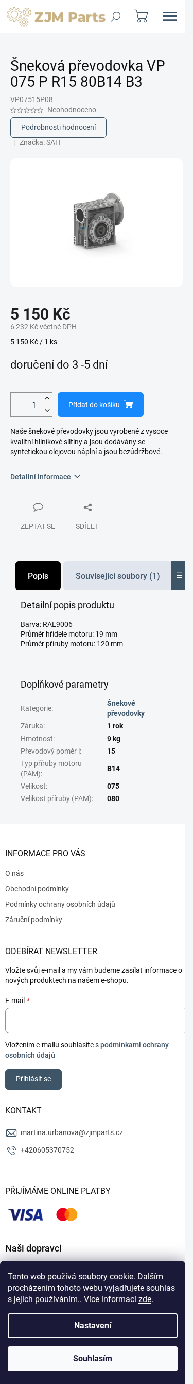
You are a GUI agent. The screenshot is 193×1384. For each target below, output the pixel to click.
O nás (14, 873)
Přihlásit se (33, 1079)
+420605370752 (47, 1150)
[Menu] (170, 16)
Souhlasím (92, 1358)
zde (144, 1299)
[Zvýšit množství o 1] (47, 399)
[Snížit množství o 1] (47, 410)
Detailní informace (40, 477)
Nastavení (92, 1325)
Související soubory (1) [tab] (118, 576)
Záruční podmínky (33, 919)
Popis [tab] (38, 576)
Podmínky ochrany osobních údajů (60, 904)
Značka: (40, 142)
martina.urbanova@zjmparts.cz (72, 1132)
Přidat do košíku (94, 405)
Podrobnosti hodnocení (58, 127)
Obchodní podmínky (37, 889)
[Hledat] (116, 16)
